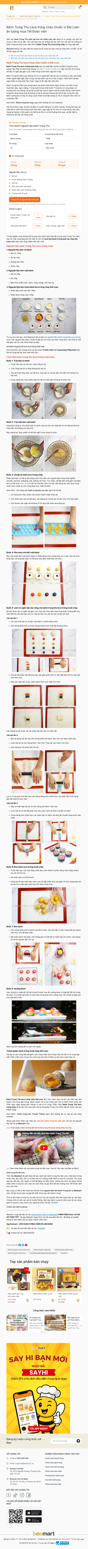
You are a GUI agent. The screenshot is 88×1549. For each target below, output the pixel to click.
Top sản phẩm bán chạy (29, 1262)
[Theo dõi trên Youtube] (8, 1495)
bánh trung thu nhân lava (16, 1253)
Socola (62, 11)
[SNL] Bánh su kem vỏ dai (42, 1294)
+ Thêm (38, 216)
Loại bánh (13, 134)
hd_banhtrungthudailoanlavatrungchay (43, 1253)
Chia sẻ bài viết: (12, 1245)
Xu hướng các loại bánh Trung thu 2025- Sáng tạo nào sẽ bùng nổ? (36, 1318)
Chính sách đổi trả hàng (54, 1467)
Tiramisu (51, 11)
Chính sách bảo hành (53, 1471)
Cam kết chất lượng (53, 1480)
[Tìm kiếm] (45, 7)
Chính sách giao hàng (53, 1462)
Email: (22, 1463)
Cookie (57, 11)
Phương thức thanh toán (54, 1475)
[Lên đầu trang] (84, 1547)
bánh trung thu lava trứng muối (18, 1250)
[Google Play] (34, 1520)
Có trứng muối (18, 156)
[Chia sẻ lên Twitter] (23, 1245)
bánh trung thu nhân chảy (64, 1250)
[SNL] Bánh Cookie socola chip (68, 1295)
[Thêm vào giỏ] (27, 1300)
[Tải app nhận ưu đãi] (38, 1388)
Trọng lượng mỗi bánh (54, 134)
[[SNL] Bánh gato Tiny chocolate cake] (19, 1279)
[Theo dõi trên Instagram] (22, 1495)
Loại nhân (49, 143)
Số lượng (12, 143)
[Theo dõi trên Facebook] (28, 1495)
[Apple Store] (34, 1512)
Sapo (52, 1543)
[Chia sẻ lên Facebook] (20, 1245)
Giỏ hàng (80, 6)
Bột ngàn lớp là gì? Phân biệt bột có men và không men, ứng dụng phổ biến (74, 1318)
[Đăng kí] (78, 1441)
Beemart (10, 49)
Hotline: (19, 1458)
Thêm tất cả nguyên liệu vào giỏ (24, 200)
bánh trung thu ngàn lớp (42, 1250)
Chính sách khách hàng (54, 1458)
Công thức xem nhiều (44, 1310)
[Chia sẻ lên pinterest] (26, 1245)
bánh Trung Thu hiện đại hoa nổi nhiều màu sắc (35, 39)
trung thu (64, 1253)
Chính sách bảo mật (53, 1484)
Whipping (45, 11)
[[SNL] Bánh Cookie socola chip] (69, 1279)
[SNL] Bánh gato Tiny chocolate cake (15, 1295)
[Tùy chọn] (78, 1300)
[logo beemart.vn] (44, 1533)
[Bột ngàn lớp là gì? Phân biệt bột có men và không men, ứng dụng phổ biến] (55, 1323)
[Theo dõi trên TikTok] (15, 1495)
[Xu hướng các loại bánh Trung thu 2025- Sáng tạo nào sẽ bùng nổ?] (17, 1323)
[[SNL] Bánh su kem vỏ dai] (44, 1279)
